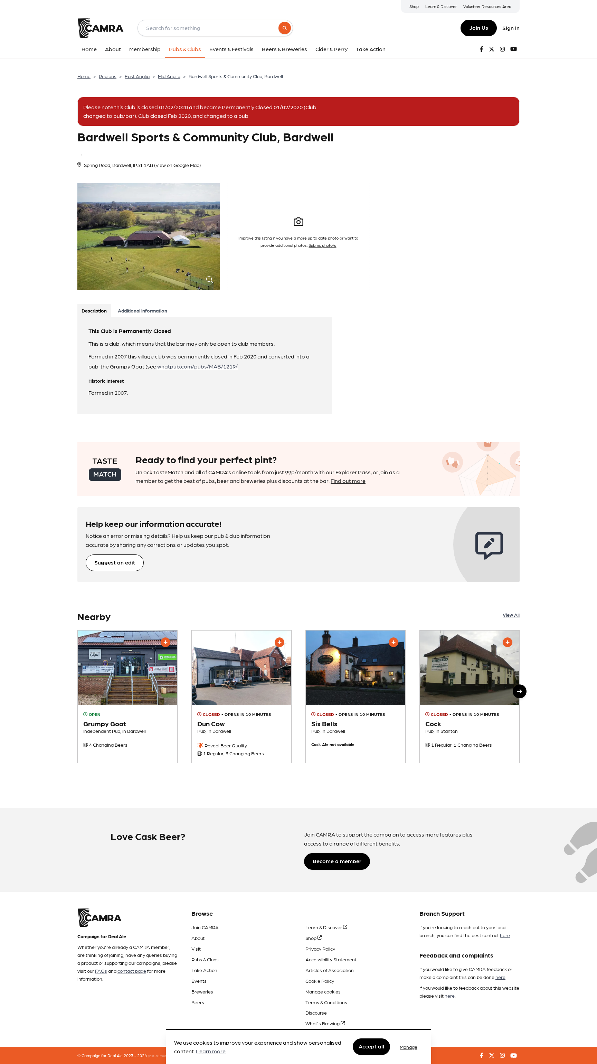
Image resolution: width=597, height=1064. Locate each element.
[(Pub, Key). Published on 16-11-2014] (469, 697)
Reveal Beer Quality (225, 745)
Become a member (337, 861)
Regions (107, 76)
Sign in (511, 28)
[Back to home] (100, 28)
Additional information (142, 310)
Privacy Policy (320, 948)
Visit (196, 948)
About (198, 938)
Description (94, 310)
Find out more (348, 480)
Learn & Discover (441, 6)
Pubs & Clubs (205, 959)
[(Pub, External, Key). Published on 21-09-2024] (241, 697)
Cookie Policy (319, 980)
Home (84, 76)
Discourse (316, 1012)
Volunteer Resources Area (487, 6)
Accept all (371, 1046)
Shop (414, 6)
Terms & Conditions (326, 1002)
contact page (131, 970)
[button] (520, 691)
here (505, 935)
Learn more (211, 1051)
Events (199, 980)
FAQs (101, 970)
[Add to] (165, 642)
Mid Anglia (169, 76)
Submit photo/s (322, 245)
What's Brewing (323, 1023)
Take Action (204, 970)
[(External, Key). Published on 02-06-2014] (355, 697)
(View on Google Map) (177, 165)
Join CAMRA (205, 927)
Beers (197, 1002)
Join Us (478, 27)
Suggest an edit (114, 562)
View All (511, 614)
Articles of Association (329, 970)
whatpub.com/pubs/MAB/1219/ (197, 366)
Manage (408, 1046)
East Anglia (137, 76)
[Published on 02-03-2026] (127, 697)
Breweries (202, 991)
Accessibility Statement (331, 959)
